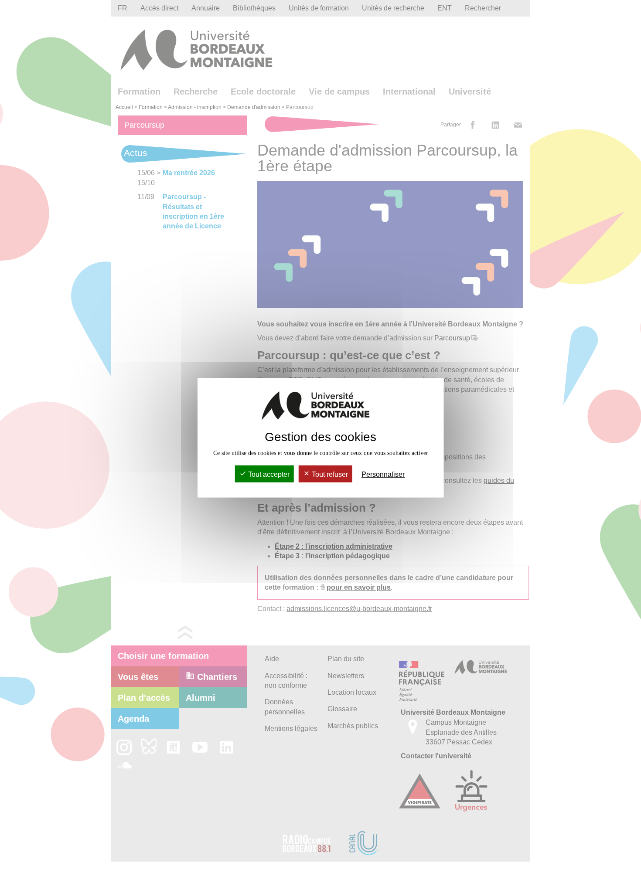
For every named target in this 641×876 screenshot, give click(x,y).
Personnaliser (383, 474)
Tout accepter (268, 474)
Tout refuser (329, 474)
